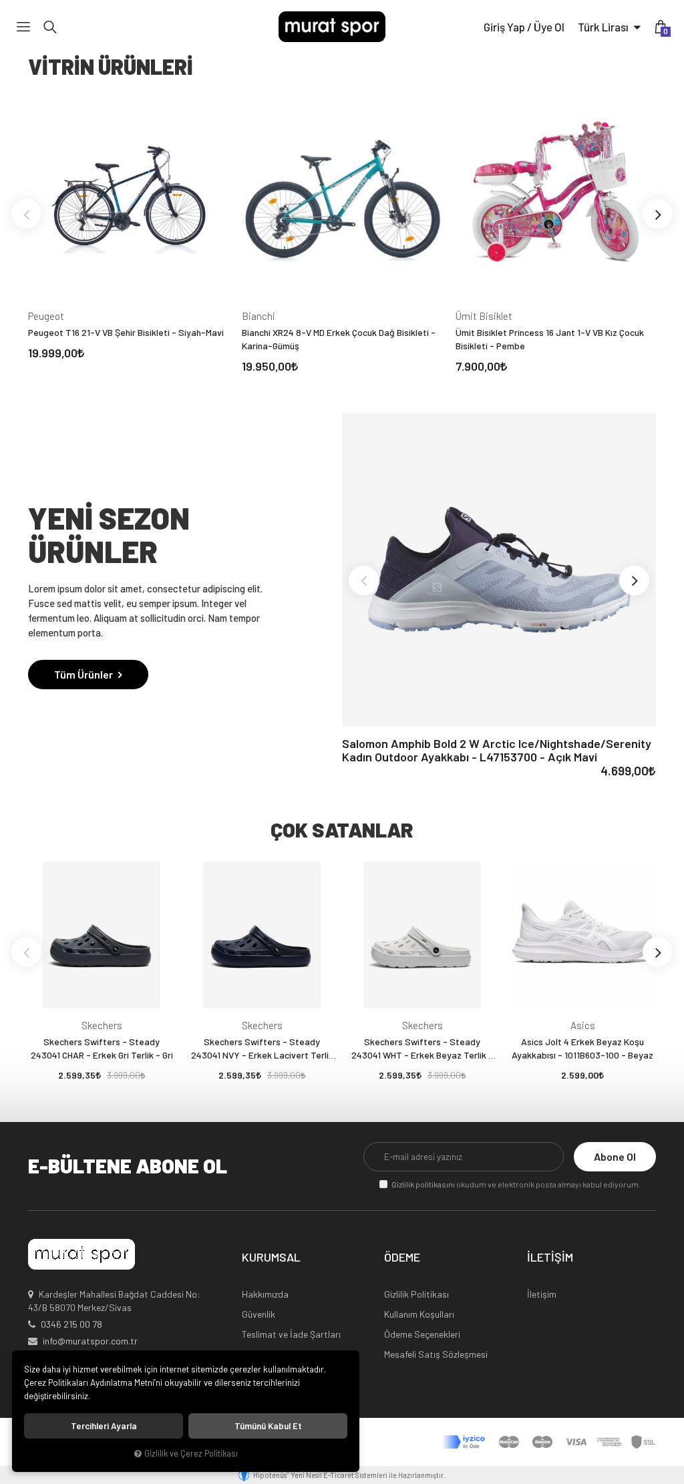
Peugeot (46, 316)
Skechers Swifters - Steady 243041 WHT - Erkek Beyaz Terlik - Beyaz (422, 1049)
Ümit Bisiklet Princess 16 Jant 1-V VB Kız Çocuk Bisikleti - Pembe (550, 339)
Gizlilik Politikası (416, 1294)
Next (658, 214)
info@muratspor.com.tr (90, 1340)
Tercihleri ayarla (104, 1426)
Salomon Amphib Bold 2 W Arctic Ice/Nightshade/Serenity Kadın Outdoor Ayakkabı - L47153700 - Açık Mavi (496, 750)
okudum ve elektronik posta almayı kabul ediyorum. (516, 1184)
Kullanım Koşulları (419, 1314)
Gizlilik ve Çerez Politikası (191, 1453)
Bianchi (258, 316)
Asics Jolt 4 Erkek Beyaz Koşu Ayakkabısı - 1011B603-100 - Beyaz (582, 1048)
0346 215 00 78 (71, 1324)
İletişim (541, 1294)
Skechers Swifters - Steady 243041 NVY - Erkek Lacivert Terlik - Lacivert (262, 1049)
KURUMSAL (271, 1257)
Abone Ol (615, 1156)
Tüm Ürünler (84, 674)
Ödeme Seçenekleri (422, 1334)
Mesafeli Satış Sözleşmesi (436, 1354)
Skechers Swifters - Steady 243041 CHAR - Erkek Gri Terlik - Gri (102, 1048)
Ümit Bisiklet (484, 316)
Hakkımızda (265, 1294)
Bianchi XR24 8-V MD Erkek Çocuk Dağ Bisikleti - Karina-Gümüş (339, 339)
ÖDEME (402, 1257)
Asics (582, 1025)
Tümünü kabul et (268, 1426)
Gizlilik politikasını (423, 1184)
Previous (26, 214)
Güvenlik (258, 1314)
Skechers (101, 1025)
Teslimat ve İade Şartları (291, 1334)
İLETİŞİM (550, 1257)
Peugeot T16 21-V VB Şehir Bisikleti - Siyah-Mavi (126, 332)
